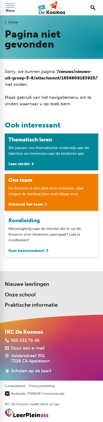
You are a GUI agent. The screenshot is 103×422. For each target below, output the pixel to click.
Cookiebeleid (15, 386)
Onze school (20, 294)
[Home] (51, 7)
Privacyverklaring (42, 386)
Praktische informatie (31, 305)
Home (13, 22)
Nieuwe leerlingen (27, 284)
